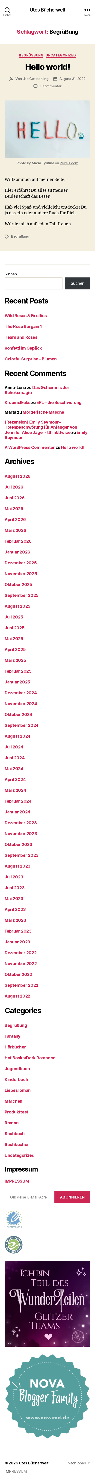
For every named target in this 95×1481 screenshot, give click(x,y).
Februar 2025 (18, 671)
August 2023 (17, 866)
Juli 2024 (14, 747)
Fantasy (13, 1036)
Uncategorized (61, 55)
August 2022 (17, 996)
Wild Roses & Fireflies (26, 315)
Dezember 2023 (21, 822)
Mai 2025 (14, 638)
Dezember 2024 (21, 692)
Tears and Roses (21, 337)
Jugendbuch (17, 1068)
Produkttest (16, 1112)
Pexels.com (69, 163)
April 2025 (15, 649)
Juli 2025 (14, 617)
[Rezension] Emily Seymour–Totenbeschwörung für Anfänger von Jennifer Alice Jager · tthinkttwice (41, 427)
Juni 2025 (15, 627)
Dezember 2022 (21, 952)
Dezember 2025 (21, 562)
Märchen (13, 1101)
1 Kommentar (50, 86)
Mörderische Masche (43, 412)
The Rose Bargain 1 (23, 326)
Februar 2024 (18, 801)
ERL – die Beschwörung (59, 402)
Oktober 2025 (18, 584)
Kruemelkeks (17, 402)
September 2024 (22, 725)
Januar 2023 (17, 941)
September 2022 (21, 985)
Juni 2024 (15, 757)
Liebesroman (18, 1090)
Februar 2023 (18, 931)
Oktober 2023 (18, 844)
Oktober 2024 (18, 714)
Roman (12, 1122)
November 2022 (21, 963)
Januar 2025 (17, 682)
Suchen (11, 274)
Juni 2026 (15, 497)
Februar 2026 (18, 541)
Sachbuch (15, 1133)
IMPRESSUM (17, 1181)
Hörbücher (15, 1047)
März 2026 (15, 530)
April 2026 (15, 519)
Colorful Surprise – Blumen (30, 358)
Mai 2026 (14, 508)
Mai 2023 (14, 898)
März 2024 (15, 790)
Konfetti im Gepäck (23, 348)
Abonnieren (72, 1197)
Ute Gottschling (35, 79)
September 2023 (22, 855)
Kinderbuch (16, 1079)
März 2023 (15, 920)
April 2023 (15, 909)
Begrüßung (31, 55)
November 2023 (21, 833)
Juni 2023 (15, 887)
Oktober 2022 (18, 974)
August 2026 (17, 476)
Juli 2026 (14, 487)
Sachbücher (17, 1144)
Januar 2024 (17, 812)
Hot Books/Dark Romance (30, 1057)
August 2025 (17, 606)
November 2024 (21, 703)
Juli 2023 (14, 876)
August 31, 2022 (72, 79)
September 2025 (22, 595)
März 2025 (15, 660)
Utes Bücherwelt (47, 9)
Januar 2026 (17, 552)
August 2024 (17, 736)
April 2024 (15, 779)
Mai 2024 (14, 768)
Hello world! (47, 67)
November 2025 (21, 573)
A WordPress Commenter (30, 447)
